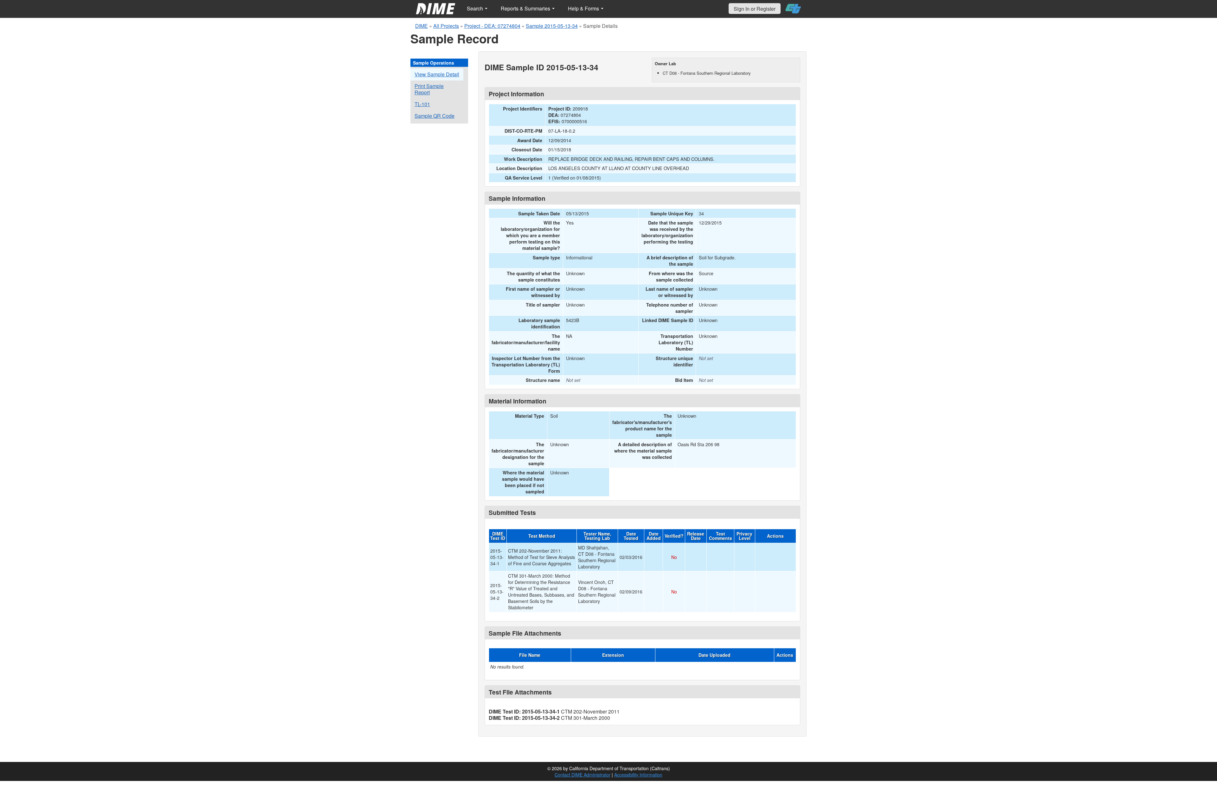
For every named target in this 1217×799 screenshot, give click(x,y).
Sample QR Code (434, 115)
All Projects (446, 25)
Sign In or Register (755, 8)
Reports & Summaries (526, 8)
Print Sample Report (429, 89)
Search (475, 8)
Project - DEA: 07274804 (492, 25)
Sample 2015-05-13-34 (552, 25)
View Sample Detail (437, 74)
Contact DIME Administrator (582, 774)
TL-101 (422, 104)
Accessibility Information (638, 774)
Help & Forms (584, 8)
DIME (421, 25)
